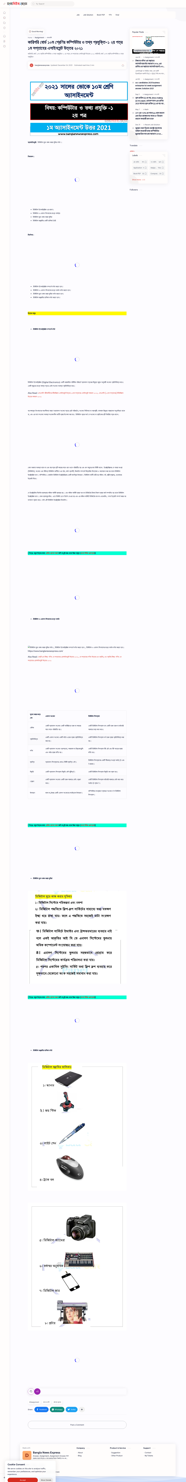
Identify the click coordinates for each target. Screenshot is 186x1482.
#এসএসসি (46, 1402)
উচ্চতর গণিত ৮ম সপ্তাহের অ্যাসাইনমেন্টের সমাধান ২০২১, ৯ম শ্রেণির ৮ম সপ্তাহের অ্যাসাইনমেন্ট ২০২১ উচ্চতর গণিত (149, 63)
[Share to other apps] (82, 1409)
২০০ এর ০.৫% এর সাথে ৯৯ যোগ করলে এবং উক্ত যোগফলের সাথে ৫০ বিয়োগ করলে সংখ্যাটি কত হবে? (149, 116)
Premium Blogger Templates (78, 1472)
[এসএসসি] (157, 57)
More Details (46, 1472)
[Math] (147, 109)
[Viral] (117, 15)
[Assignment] (149, 57)
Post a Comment (77, 1425)
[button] (41, 1409)
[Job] (78, 15)
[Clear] (72, 3)
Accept (23, 1472)
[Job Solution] (88, 15)
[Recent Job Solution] (152, 125)
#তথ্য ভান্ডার (57, 1402)
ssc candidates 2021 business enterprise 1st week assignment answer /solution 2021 (148, 85)
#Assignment (34, 1402)
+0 (37, 1391)
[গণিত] (110, 15)
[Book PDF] (101, 15)
